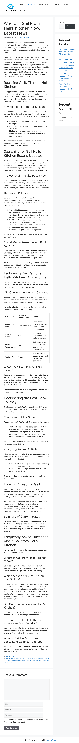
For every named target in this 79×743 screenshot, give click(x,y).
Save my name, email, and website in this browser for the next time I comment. (27, 721)
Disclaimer (22, 10)
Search (62, 22)
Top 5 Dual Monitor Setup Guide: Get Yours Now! (66, 67)
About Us (56, 5)
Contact (65, 5)
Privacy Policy (44, 5)
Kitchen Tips (31, 5)
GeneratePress (50, 740)
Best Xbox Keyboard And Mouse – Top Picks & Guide (67, 51)
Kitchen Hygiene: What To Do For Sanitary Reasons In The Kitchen (27, 658)
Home (21, 5)
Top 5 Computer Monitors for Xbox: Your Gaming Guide (66, 59)
